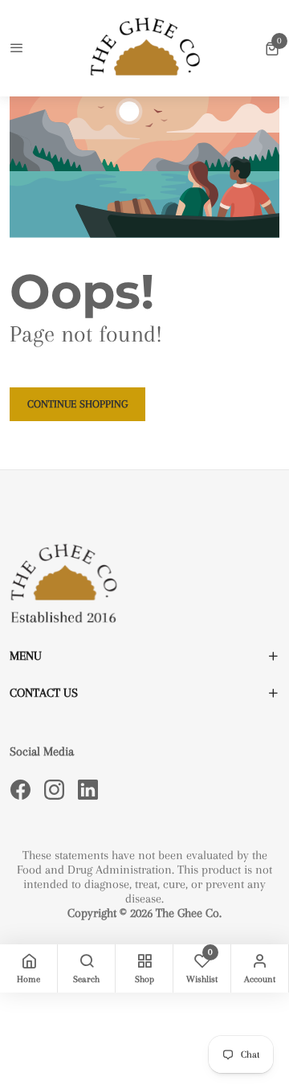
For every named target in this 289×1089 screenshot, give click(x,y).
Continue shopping (77, 404)
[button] (272, 48)
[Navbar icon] (17, 48)
